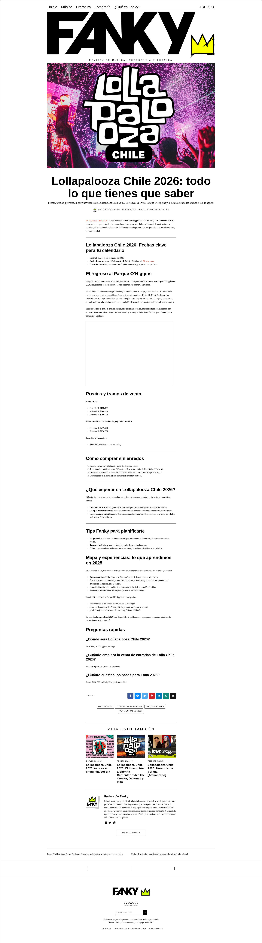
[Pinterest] (152, 696)
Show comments (131, 833)
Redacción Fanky (116, 796)
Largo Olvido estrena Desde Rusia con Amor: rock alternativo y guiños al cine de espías (85, 854)
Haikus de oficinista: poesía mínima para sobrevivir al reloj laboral (159, 854)
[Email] (173, 696)
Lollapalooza (105, 707)
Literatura (83, 7)
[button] (145, 912)
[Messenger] (138, 696)
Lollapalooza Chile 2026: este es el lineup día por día (99, 768)
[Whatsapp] (166, 696)
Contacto (107, 928)
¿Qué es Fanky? (127, 7)
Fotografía (102, 7)
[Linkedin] (159, 696)
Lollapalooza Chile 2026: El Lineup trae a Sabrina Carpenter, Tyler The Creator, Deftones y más (131, 773)
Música (66, 7)
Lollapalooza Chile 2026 (96, 220)
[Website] (114, 822)
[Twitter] (204, 7)
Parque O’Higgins (155, 707)
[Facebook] (200, 7)
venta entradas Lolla (131, 711)
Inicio (53, 7)
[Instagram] (208, 7)
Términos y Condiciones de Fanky (130, 928)
